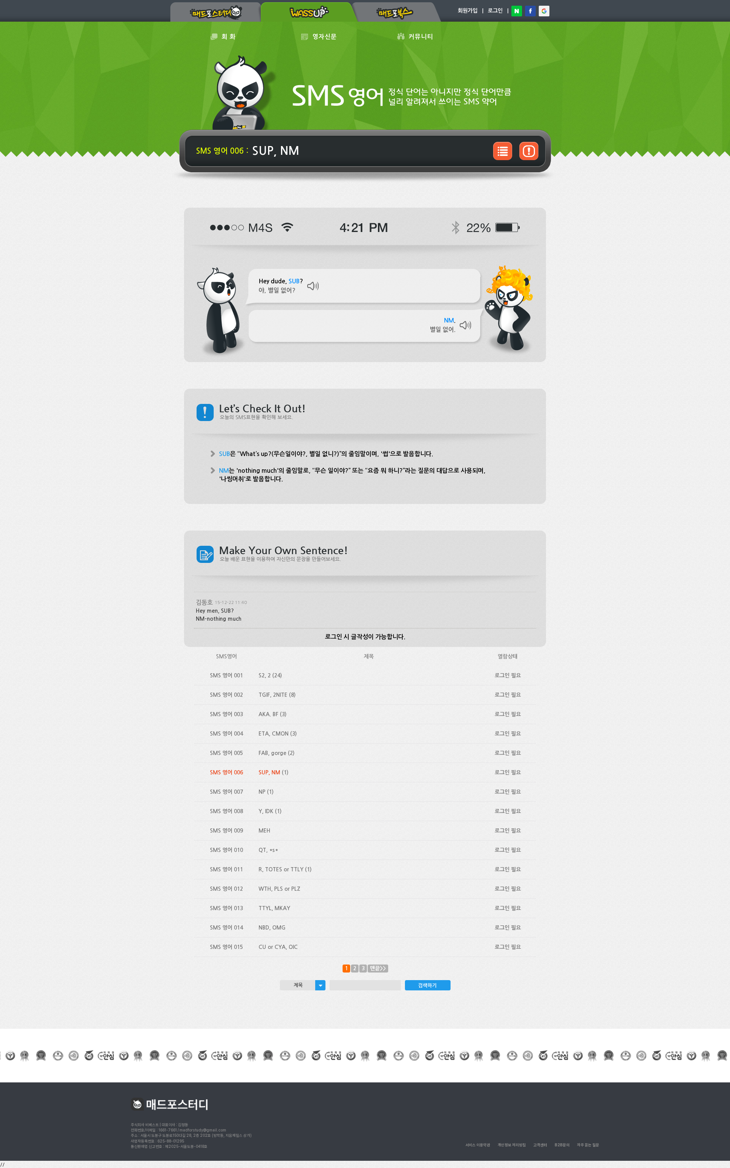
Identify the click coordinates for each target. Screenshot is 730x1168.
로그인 (495, 10)
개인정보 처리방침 (512, 1145)
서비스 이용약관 (477, 1145)
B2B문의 (562, 1145)
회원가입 (468, 10)
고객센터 (540, 1145)
